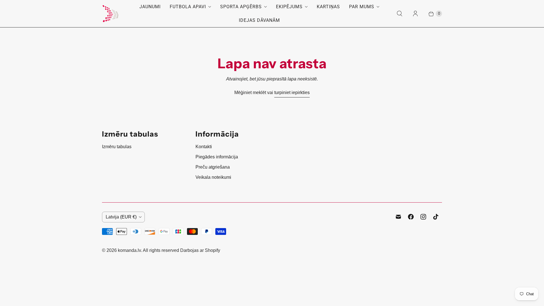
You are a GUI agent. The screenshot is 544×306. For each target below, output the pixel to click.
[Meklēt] (399, 13)
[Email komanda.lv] (398, 217)
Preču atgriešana (213, 167)
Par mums (361, 6)
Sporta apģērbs (241, 6)
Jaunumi (150, 6)
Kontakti (204, 146)
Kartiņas (328, 6)
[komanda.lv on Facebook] (411, 217)
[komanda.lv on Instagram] (423, 217)
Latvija (121, 216)
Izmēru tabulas (116, 146)
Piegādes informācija (217, 156)
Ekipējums (289, 6)
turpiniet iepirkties (292, 92)
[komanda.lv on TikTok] (436, 217)
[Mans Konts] (415, 13)
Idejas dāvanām (259, 20)
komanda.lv (129, 250)
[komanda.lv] (110, 13)
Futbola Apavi (188, 6)
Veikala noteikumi (213, 177)
